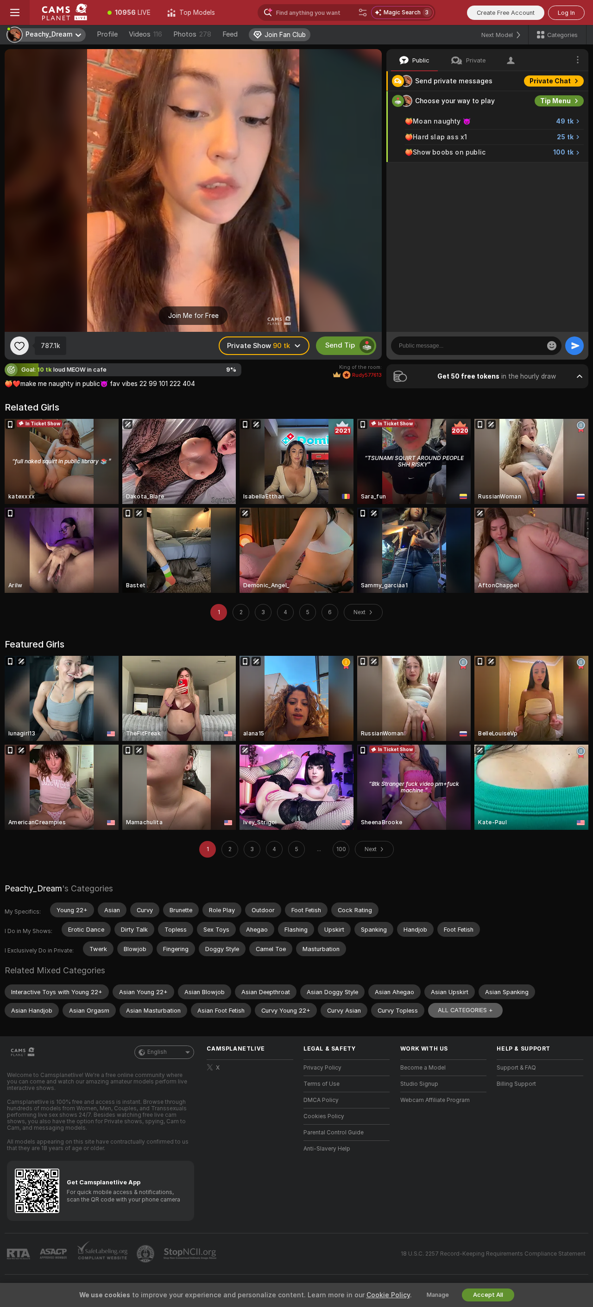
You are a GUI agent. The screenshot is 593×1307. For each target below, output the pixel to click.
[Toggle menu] (15, 12)
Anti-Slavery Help (326, 1148)
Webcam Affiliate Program (435, 1100)
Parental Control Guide (333, 1132)
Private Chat (550, 81)
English (157, 1052)
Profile (107, 34)
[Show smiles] (551, 345)
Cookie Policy (388, 1295)
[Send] (574, 345)
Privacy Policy (322, 1067)
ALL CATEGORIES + (465, 1010)
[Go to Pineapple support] (146, 1254)
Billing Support (516, 1084)
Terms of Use (321, 1084)
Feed (230, 34)
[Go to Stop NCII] (191, 1253)
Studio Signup (419, 1084)
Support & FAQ (516, 1067)
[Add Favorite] (19, 345)
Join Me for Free (193, 315)
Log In (566, 12)
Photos (192, 34)
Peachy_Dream (33, 888)
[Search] (362, 12)
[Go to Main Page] (64, 12)
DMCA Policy (321, 1100)
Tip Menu (555, 101)
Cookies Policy (323, 1116)
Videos (145, 34)
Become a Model (423, 1067)
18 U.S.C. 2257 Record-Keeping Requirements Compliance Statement (493, 1254)
